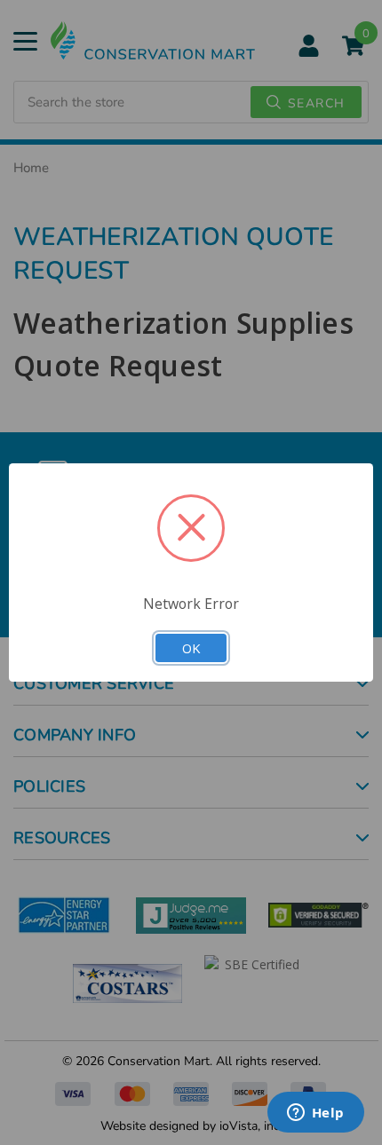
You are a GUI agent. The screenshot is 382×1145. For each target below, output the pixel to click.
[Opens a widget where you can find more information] (315, 1114)
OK (191, 648)
